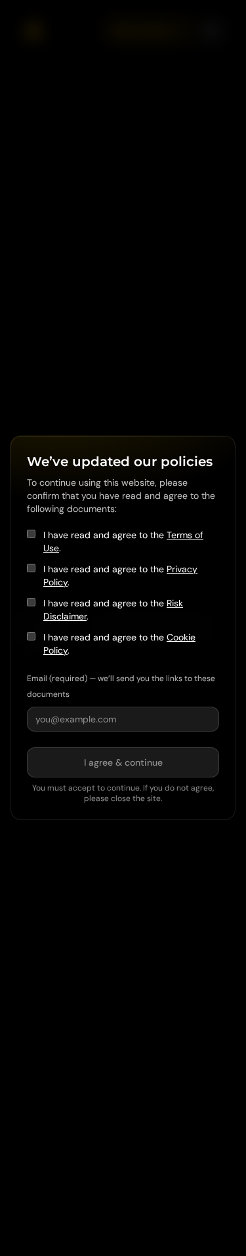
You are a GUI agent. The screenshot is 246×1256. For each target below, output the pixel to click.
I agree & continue (123, 762)
